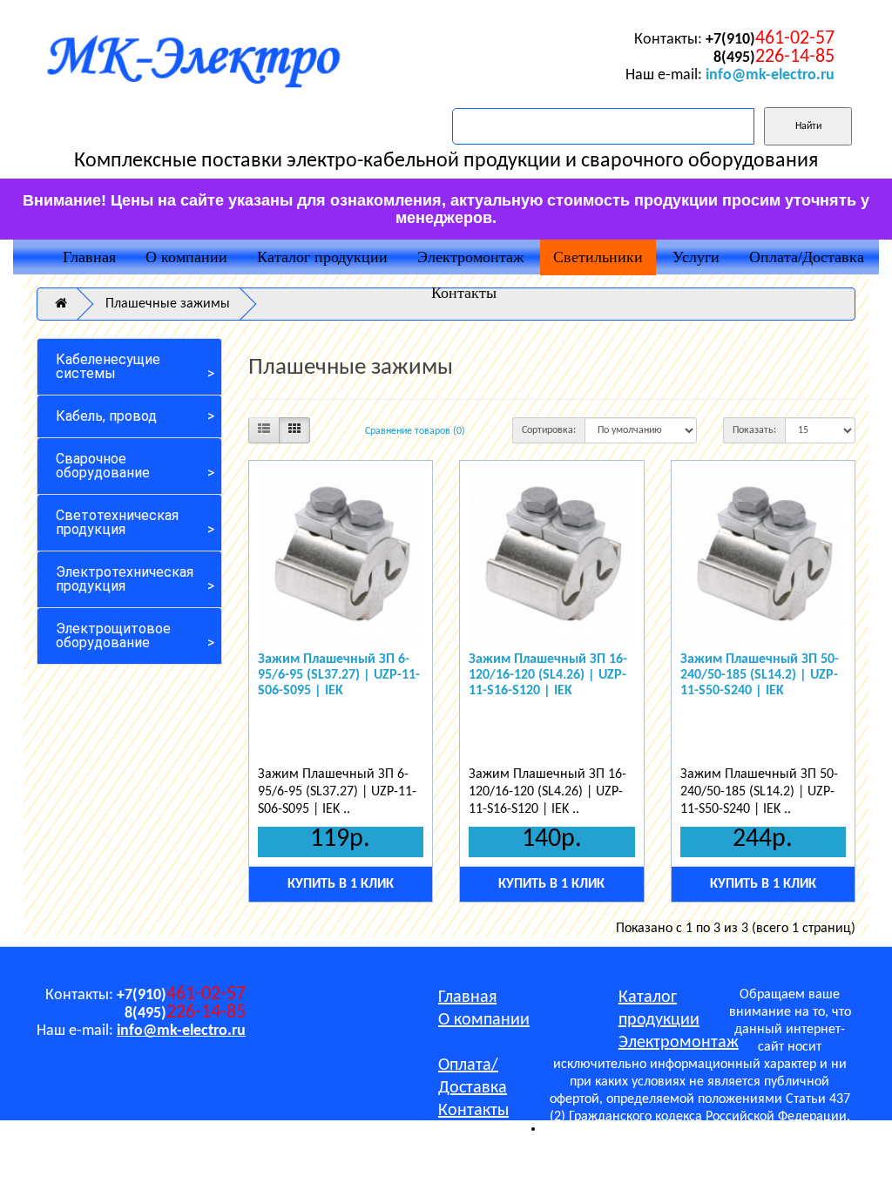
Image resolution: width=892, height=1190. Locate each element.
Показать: (754, 430)
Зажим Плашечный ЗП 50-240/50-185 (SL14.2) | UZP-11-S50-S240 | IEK (759, 674)
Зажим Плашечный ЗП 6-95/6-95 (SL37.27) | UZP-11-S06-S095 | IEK (339, 674)
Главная (89, 257)
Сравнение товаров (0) (415, 431)
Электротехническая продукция (124, 579)
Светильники (598, 257)
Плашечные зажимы (167, 304)
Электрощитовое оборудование (113, 635)
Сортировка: (549, 430)
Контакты (464, 292)
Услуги (696, 257)
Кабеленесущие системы (108, 366)
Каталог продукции (322, 257)
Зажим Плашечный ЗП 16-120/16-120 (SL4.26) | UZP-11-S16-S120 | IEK (548, 674)
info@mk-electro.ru (770, 75)
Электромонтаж (470, 257)
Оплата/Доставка (806, 257)
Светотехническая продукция (117, 522)
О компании (186, 257)
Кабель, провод (106, 416)
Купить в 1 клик (340, 884)
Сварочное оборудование (103, 465)
